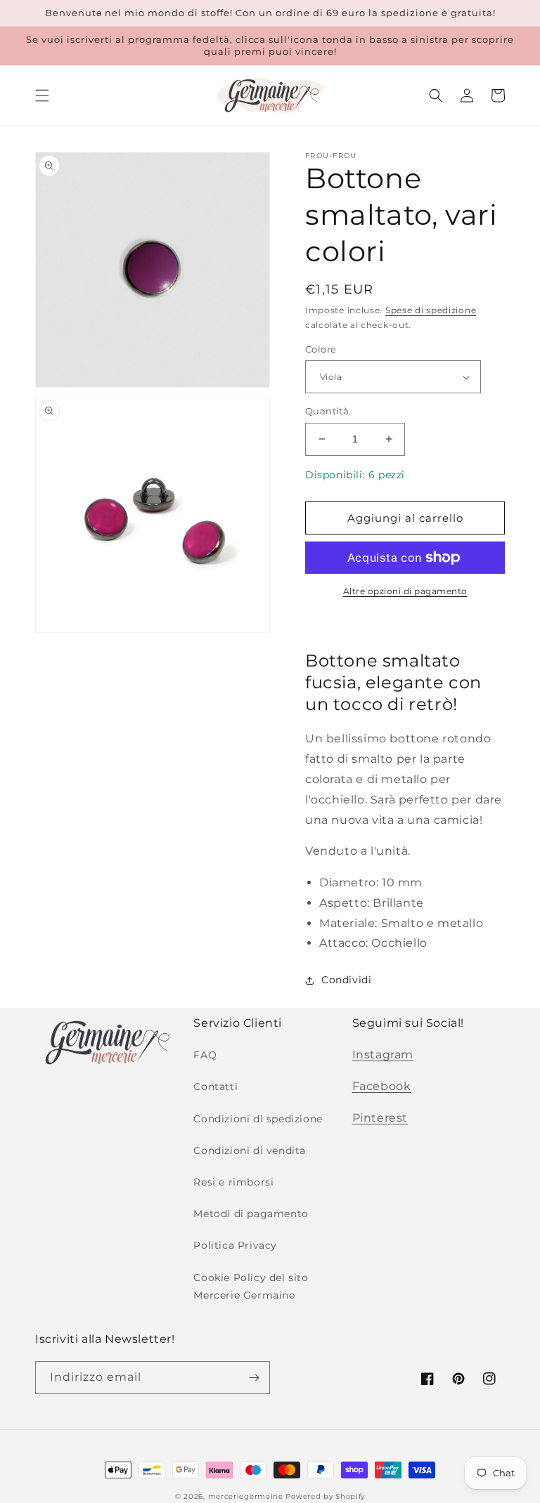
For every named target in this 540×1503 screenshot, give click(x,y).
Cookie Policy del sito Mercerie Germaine (250, 1286)
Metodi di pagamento (250, 1213)
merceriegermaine (245, 1496)
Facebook (381, 1086)
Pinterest (380, 1117)
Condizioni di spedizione (257, 1119)
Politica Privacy (235, 1245)
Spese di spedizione (430, 310)
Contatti (215, 1086)
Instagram (382, 1054)
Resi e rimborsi (233, 1182)
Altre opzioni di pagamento (405, 591)
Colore (320, 349)
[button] (42, 95)
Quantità (327, 410)
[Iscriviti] (253, 1377)
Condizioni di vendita (249, 1150)
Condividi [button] (346, 979)
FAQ (205, 1055)
